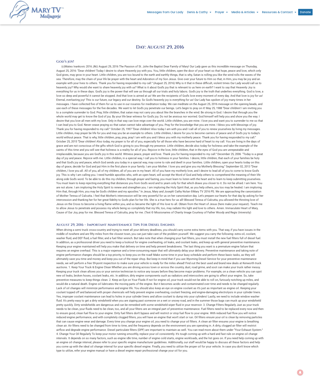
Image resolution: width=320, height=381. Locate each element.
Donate (305, 12)
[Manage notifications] (300, 372)
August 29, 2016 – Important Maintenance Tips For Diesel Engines (115, 224)
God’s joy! (65, 61)
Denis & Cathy (197, 12)
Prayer (219, 12)
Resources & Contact (277, 12)
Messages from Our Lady (165, 12)
